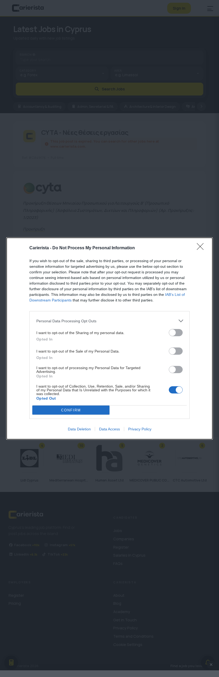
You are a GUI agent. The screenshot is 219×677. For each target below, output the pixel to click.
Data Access (109, 429)
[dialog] (109, 338)
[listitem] (109, 321)
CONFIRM (71, 410)
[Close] (202, 248)
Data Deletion (79, 429)
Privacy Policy (139, 429)
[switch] (176, 332)
